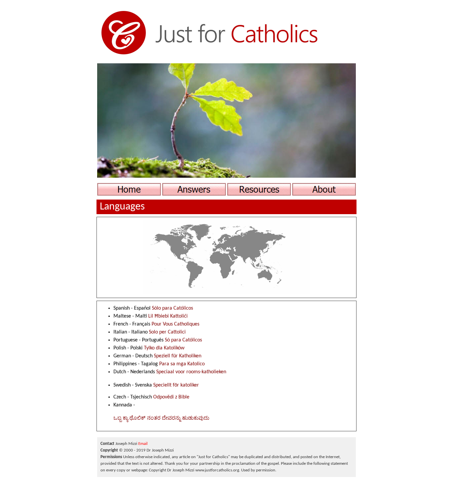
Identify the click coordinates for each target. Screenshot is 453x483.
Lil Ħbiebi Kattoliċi (168, 316)
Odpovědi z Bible (171, 397)
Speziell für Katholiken (177, 356)
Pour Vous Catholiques (175, 324)
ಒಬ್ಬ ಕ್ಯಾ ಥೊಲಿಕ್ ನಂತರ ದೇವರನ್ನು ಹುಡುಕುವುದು (161, 418)
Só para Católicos (183, 340)
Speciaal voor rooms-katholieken (191, 372)
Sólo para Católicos (172, 308)
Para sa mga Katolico (182, 364)
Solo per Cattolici (167, 332)
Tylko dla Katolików (164, 348)
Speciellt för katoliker (176, 385)
